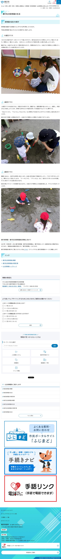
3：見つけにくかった (11, 321)
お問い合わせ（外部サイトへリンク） (29, 290)
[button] (49, 2)
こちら (26, 249)
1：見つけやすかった (11, 316)
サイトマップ (6, 520)
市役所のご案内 (30, 552)
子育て (13, 6)
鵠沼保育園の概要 (7, 389)
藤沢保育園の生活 (7, 412)
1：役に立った (9, 306)
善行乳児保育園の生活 (9, 404)
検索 (55, 346)
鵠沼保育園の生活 (7, 392)
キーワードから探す (9, 342)
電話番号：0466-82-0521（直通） (12, 286)
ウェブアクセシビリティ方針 (10, 514)
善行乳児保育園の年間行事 (10, 263)
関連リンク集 (6, 517)
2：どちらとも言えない (11, 308)
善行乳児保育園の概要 (9, 260)
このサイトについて (8, 510)
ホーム (2, 6)
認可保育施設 (33, 6)
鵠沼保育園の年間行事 (9, 396)
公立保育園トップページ (10, 266)
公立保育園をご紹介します (42, 6)
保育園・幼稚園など (20, 6)
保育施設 (27, 6)
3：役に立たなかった (11, 311)
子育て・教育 (8, 6)
